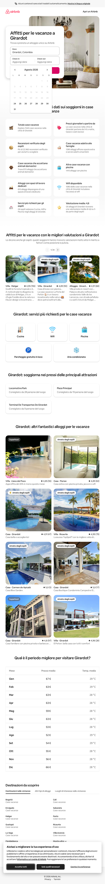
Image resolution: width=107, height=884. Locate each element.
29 (42, 103)
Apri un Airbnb (90, 11)
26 (26, 103)
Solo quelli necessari (51, 867)
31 (15, 109)
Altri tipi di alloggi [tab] (43, 791)
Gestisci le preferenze (80, 867)
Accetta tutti (21, 867)
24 (15, 103)
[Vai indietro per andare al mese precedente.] (15, 70)
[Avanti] (57, 250)
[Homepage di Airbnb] (13, 11)
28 (36, 103)
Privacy (48, 879)
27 (31, 103)
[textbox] (22, 62)
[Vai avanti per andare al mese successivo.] (47, 70)
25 (20, 103)
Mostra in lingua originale (79, 3)
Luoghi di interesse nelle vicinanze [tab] (70, 791)
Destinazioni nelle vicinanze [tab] (18, 791)
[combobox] (34, 52)
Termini (57, 879)
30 (47, 103)
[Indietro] (47, 250)
